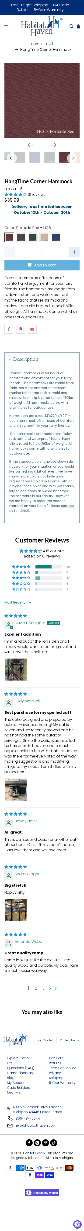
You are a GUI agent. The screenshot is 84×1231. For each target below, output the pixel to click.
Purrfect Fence (69, 1040)
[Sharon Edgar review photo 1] (15, 910)
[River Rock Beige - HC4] (44, 237)
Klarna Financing (21, 1073)
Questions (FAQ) (20, 1068)
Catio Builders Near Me (18, 1090)
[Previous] (30, 145)
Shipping (56, 1077)
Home (36, 44)
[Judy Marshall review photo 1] (15, 789)
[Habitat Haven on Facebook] (29, 1142)
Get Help (56, 1058)
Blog (10, 1077)
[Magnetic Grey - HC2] (21, 237)
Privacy (55, 1073)
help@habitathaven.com (35, 1125)
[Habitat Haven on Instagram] (37, 1142)
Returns (55, 1063)
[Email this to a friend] (32, 329)
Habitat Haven (34, 1153)
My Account (17, 1082)
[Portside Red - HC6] (9, 237)
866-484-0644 (27, 1118)
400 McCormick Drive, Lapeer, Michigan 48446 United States (37, 1109)
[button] (15, 194)
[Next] (53, 145)
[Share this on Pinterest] (20, 329)
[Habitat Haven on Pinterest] (45, 1142)
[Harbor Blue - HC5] (56, 237)
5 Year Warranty (62, 1082)
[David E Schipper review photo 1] (15, 669)
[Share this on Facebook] (8, 329)
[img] (15, 616)
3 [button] (43, 988)
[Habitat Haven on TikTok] (53, 1142)
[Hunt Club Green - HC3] (33, 237)
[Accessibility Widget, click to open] (77, 1224)
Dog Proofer (44, 1040)
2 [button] (36, 988)
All (51, 44)
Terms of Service (62, 1068)
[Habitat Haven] (42, 26)
